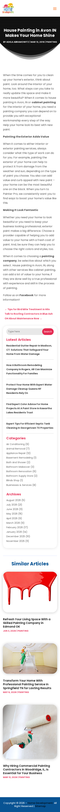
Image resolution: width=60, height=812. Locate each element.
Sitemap (40, 806)
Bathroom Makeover (18, 467)
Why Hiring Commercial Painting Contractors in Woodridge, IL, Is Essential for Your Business (26, 769)
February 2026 (14, 527)
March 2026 (13, 523)
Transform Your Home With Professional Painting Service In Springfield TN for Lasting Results (27, 684)
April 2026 (12, 518)
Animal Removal (15, 448)
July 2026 (11, 504)
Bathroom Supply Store (19, 476)
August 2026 (13, 500)
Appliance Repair (16, 453)
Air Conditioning (15, 444)
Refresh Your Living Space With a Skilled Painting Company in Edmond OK (26, 623)
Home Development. (40, 803)
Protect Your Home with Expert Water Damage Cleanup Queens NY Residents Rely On (29, 389)
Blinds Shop (12, 480)
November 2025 (15, 541)
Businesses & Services (19, 485)
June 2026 (12, 509)
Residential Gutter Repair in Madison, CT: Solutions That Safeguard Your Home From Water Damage (29, 350)
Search (48, 331)
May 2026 (12, 513)
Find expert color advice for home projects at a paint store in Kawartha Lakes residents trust (29, 408)
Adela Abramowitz (17, 42)
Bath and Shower (16, 462)
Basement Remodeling (19, 457)
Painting (51, 42)
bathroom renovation (19, 471)
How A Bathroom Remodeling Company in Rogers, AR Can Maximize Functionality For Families (29, 369)
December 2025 (15, 536)
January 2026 (14, 532)
